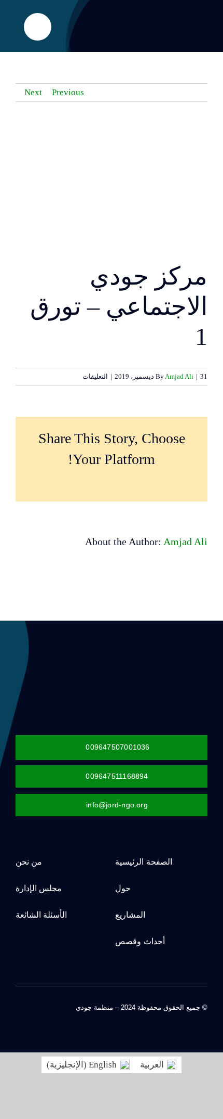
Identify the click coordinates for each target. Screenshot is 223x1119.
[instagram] (171, 1017)
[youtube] (154, 1017)
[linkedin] (138, 1017)
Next (33, 92)
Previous (68, 92)
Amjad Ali (179, 376)
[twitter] (188, 1017)
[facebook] (204, 1017)
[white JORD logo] (147, 656)
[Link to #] (37, 27)
